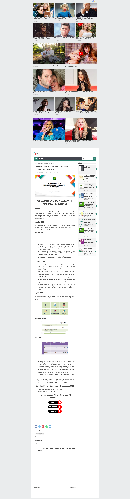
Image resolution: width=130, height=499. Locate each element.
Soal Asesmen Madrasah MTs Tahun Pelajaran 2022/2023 (89, 241)
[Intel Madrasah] (37, 153)
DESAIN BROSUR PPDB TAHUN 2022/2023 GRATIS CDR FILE (89, 195)
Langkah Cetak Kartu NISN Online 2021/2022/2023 (88, 168)
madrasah (41, 158)
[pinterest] (43, 426)
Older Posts (72, 487)
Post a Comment (55, 172)
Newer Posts (37, 487)
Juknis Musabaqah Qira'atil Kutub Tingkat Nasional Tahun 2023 (89, 186)
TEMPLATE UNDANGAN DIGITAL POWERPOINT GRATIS (89, 177)
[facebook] (36, 426)
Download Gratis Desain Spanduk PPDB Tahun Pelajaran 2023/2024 (89, 221)
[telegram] (50, 426)
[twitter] (39, 426)
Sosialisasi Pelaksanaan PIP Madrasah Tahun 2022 (49, 239)
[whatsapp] (46, 426)
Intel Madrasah (66, 494)
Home (35, 149)
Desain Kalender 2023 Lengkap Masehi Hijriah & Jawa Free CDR (89, 250)
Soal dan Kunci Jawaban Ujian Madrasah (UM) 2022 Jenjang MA (89, 204)
